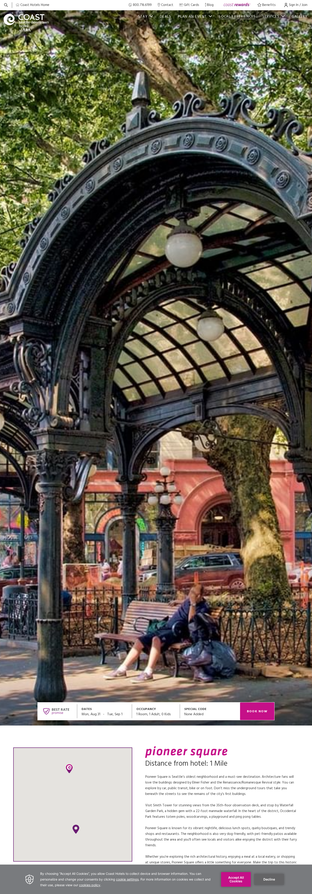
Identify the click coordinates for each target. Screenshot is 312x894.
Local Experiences (237, 17)
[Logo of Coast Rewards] (237, 5)
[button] (75, 829)
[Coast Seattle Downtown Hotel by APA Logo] (26, 23)
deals (165, 17)
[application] (156, 879)
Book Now (257, 711)
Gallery (299, 17)
